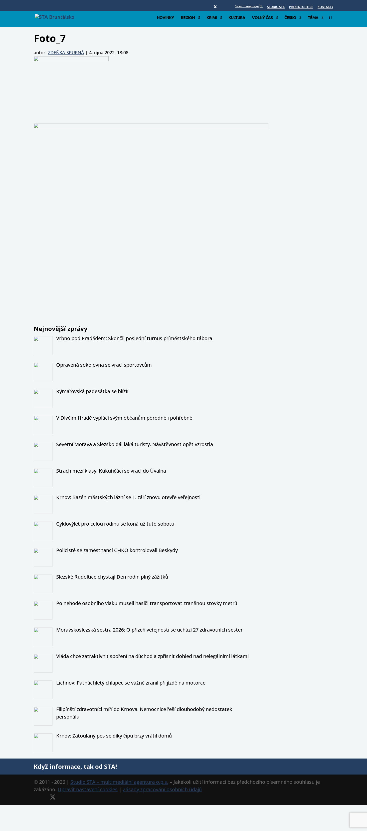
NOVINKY (165, 18)
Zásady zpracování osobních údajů (162, 789)
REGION (188, 18)
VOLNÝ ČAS (262, 18)
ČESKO (290, 18)
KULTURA (236, 18)
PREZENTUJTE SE (301, 7)
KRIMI (211, 18)
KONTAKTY (325, 7)
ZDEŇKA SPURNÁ (66, 52)
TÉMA (313, 18)
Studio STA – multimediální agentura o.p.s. (119, 782)
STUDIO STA (276, 7)
